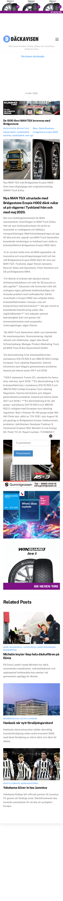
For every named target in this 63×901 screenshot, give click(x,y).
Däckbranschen (11, 719)
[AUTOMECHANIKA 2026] (31, 515)
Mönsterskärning (46, 647)
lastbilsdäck (18, 135)
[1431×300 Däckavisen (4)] (31, 7)
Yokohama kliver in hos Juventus (25, 787)
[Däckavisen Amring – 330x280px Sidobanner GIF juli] (31, 566)
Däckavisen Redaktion (16, 128)
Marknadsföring (29, 783)
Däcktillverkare (46, 128)
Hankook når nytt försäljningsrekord (28, 723)
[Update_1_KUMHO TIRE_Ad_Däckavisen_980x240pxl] (31, 108)
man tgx (29, 135)
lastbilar (7, 135)
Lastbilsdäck (23, 132)
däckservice (15, 647)
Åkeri (35, 128)
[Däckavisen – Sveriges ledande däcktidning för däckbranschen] (20, 39)
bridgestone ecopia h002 (45, 132)
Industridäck (9, 132)
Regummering (10, 650)
